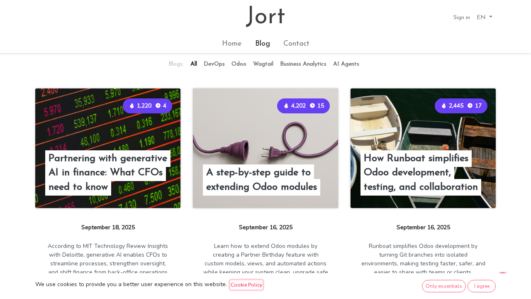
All (193, 64)
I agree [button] (482, 286)
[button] (484, 17)
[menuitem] (232, 44)
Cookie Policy (246, 285)
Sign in (461, 18)
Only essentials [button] (444, 286)
